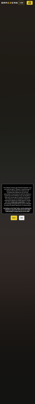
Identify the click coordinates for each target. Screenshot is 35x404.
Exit (21, 218)
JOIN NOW (29, 2)
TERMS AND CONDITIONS (18, 202)
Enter (14, 218)
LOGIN (21, 3)
